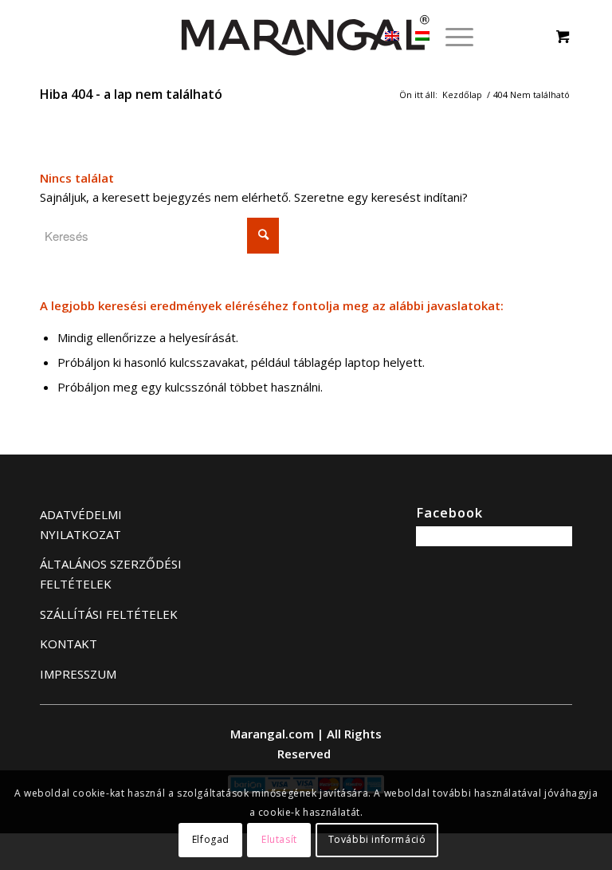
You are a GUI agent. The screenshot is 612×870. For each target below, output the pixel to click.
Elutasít (279, 839)
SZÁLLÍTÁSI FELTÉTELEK (109, 614)
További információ (377, 839)
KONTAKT (68, 644)
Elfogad (211, 839)
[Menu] (451, 36)
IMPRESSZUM (78, 674)
